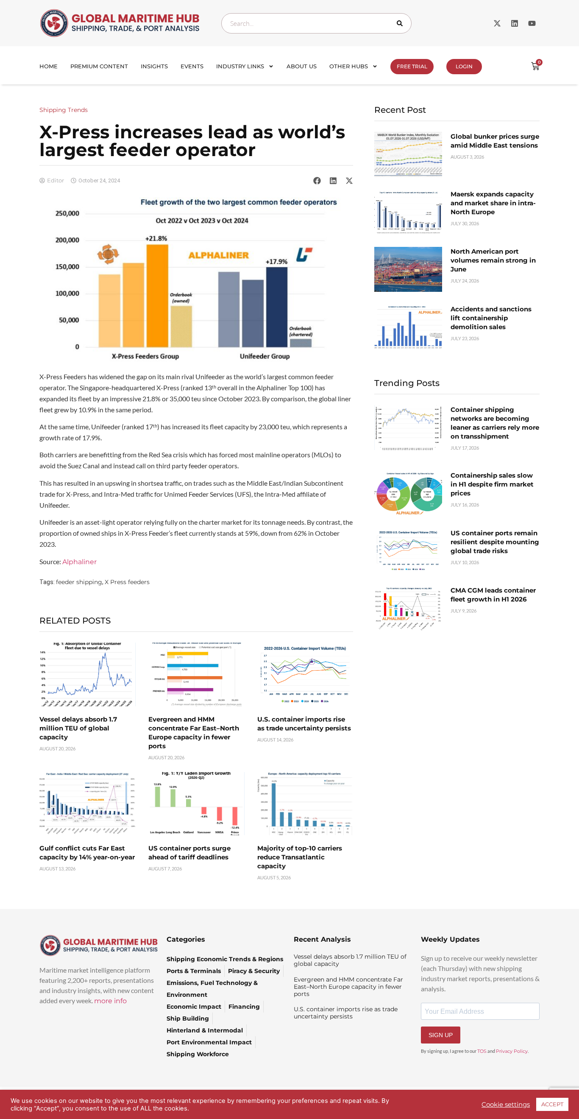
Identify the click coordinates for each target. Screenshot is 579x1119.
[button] (317, 180)
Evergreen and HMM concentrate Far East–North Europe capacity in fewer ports (348, 987)
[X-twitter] (497, 23)
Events (192, 66)
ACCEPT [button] (552, 1104)
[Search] (401, 23)
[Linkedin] (514, 23)
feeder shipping (79, 582)
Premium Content (99, 66)
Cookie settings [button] (506, 1104)
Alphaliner (79, 562)
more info (110, 1001)
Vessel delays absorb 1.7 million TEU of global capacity (78, 728)
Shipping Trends (63, 110)
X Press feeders (127, 582)
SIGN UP (441, 1035)
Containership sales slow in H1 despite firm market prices (492, 484)
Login (464, 66)
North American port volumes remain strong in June (493, 260)
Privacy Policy (512, 1051)
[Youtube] (532, 23)
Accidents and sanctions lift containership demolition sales (491, 318)
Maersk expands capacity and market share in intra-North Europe (493, 203)
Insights (154, 66)
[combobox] (316, 23)
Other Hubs (348, 66)
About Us (302, 66)
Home (48, 66)
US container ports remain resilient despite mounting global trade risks (495, 542)
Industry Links (240, 66)
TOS (482, 1051)
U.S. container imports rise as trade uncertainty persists (346, 1012)
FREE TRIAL (412, 66)
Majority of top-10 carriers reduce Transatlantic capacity (299, 857)
